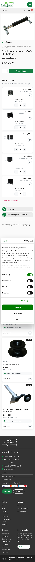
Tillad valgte (17, 313)
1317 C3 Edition (19, 122)
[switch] (30, 280)
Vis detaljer (25, 301)
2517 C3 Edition (19, 188)
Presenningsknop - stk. (11, 364)
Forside (4, 46)
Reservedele (11, 46)
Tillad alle (17, 307)
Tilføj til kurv (21, 71)
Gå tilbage (8, 42)
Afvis (17, 319)
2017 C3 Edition (19, 166)
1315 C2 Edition (19, 99)
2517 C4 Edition (19, 144)
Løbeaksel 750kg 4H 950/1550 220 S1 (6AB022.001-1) (15, 411)
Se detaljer (6, 333)
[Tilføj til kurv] (30, 95)
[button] (29, 18)
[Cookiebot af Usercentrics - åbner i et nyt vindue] (25, 241)
